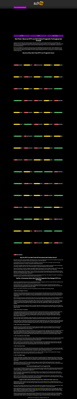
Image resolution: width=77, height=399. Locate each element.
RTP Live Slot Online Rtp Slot (20, 7)
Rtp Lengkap (55, 35)
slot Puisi (47, 382)
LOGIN (38, 35)
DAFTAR (21, 35)
